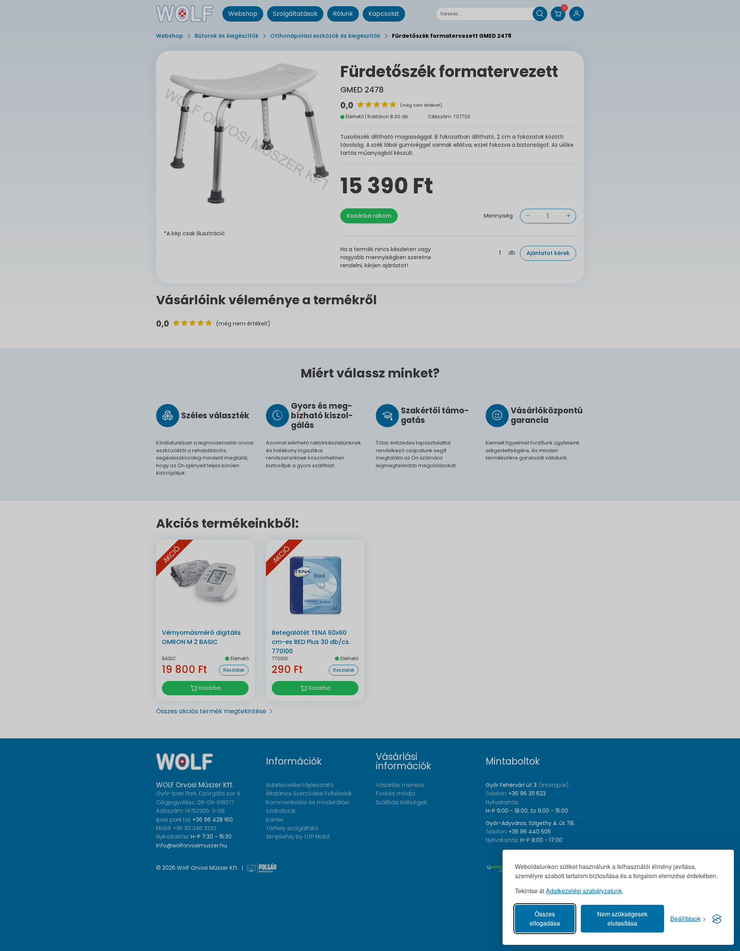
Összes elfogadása (545, 918)
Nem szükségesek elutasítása (622, 918)
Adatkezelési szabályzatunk (584, 890)
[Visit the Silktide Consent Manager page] (717, 918)
